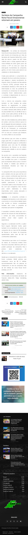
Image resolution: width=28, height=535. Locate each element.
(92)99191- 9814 (19, 292)
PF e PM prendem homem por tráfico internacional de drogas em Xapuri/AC (17, 429)
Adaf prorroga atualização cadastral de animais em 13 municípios (7, 312)
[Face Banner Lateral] (14, 381)
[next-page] (15, 348)
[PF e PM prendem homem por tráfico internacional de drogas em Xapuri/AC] (6, 429)
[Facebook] (11, 27)
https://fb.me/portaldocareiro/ (17, 287)
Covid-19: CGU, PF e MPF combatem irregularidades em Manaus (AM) (20, 312)
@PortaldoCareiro (16, 289)
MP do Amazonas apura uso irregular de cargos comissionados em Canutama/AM (18, 342)
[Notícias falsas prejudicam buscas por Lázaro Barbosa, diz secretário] (6, 457)
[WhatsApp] (21, 27)
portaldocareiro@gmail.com (15, 290)
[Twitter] (14, 27)
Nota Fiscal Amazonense (13, 296)
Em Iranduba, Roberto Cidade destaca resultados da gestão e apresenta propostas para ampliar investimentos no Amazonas (17, 437)
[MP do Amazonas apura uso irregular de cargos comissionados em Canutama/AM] (5, 343)
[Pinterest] (17, 27)
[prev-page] (13, 348)
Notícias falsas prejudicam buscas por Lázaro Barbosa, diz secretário (17, 456)
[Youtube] (20, 521)
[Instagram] (10, 521)
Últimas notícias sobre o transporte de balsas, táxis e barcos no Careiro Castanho (17, 450)
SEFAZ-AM (21, 296)
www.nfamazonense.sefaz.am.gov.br (14, 251)
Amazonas (3, 12)
